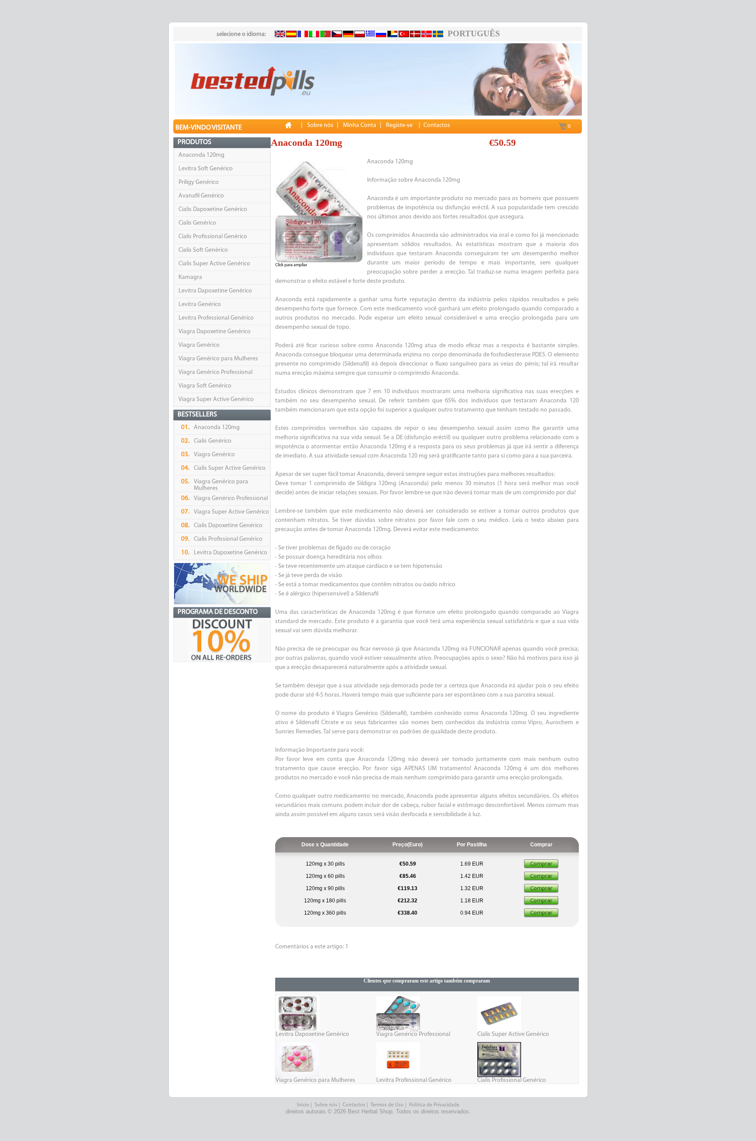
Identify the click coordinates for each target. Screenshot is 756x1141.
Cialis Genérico (197, 223)
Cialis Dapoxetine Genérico (212, 209)
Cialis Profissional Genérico (212, 236)
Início (303, 1105)
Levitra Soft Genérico (205, 169)
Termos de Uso (387, 1105)
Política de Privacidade (434, 1105)
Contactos (354, 1105)
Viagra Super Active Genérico (216, 399)
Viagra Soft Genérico (204, 386)
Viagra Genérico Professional (215, 372)
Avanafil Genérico (201, 196)
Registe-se (399, 125)
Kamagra (190, 277)
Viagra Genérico (199, 345)
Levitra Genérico (199, 304)
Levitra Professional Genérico (216, 318)
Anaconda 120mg (201, 155)
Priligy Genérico (198, 182)
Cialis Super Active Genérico (214, 264)
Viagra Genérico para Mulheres (218, 359)
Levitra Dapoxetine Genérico (215, 291)
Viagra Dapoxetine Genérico (214, 331)
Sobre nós (326, 1105)
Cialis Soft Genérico (203, 250)
